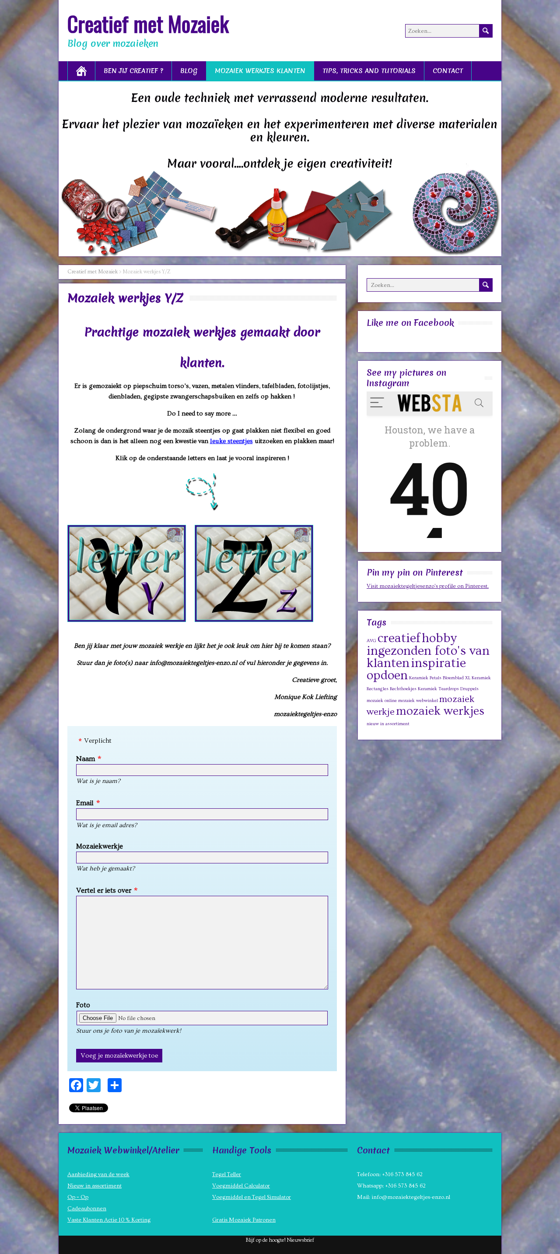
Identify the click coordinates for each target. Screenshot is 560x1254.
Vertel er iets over (103, 890)
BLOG (189, 70)
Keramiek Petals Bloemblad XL (439, 678)
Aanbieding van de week (98, 1174)
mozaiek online (382, 700)
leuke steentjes (231, 441)
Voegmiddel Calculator (241, 1186)
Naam (85, 759)
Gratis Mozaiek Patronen (244, 1220)
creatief (399, 638)
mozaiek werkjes (440, 711)
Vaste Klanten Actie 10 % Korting (108, 1220)
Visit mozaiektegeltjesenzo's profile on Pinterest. (428, 586)
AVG (371, 640)
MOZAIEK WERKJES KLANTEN (260, 70)
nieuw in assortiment (388, 724)
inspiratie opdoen (416, 669)
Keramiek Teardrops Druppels (448, 689)
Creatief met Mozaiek (148, 23)
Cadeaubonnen (86, 1208)
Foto (83, 1005)
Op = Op (77, 1197)
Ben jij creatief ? (133, 70)
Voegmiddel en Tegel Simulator (251, 1197)
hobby (439, 638)
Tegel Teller (226, 1174)
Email (85, 803)
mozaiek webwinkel (418, 700)
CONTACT (448, 70)
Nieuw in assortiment (94, 1186)
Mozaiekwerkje (99, 846)
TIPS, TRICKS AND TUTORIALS (369, 70)
